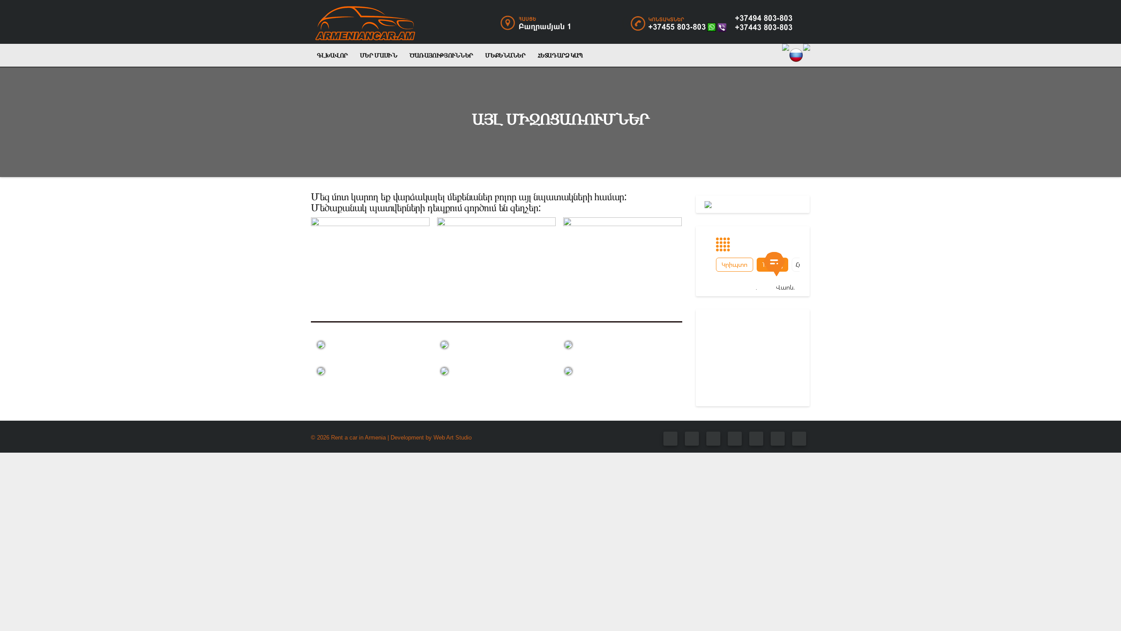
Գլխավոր (332, 55)
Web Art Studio (453, 437)
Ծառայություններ (441, 55)
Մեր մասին (378, 55)
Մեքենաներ (505, 55)
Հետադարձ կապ (560, 55)
